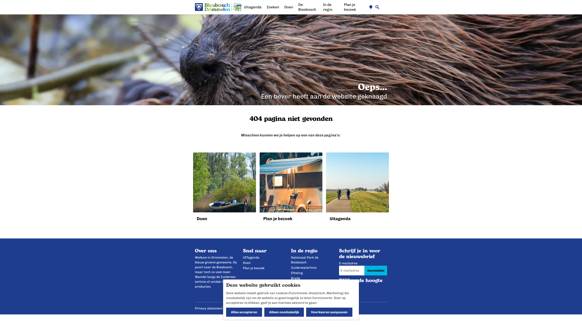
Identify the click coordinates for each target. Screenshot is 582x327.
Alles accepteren (244, 312)
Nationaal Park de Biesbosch (304, 260)
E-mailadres (348, 263)
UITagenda (251, 257)
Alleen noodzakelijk (284, 312)
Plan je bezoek (254, 268)
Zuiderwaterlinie (304, 267)
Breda (295, 278)
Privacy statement (209, 308)
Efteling (297, 273)
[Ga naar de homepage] (218, 7)
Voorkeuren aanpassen (329, 312)
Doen (247, 263)
